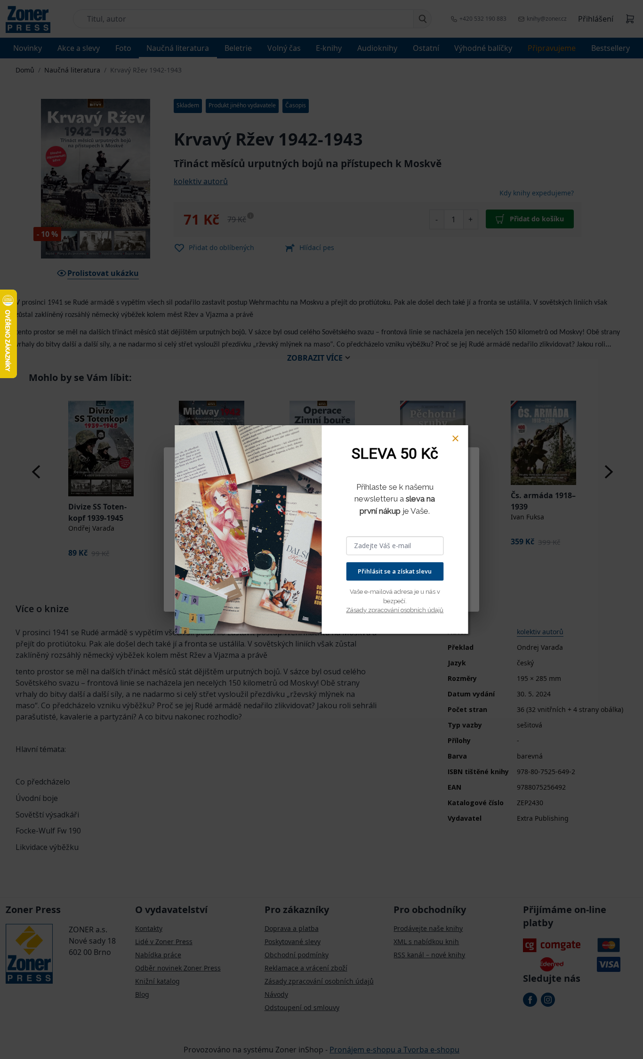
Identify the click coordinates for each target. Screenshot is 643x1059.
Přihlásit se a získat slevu (395, 571)
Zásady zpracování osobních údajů (394, 610)
